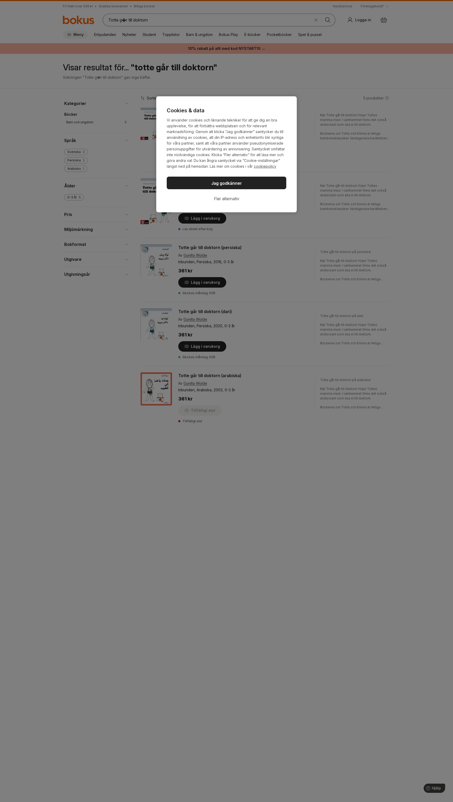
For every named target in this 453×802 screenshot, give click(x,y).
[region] (226, 154)
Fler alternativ (226, 198)
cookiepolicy (265, 166)
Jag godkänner (226, 183)
